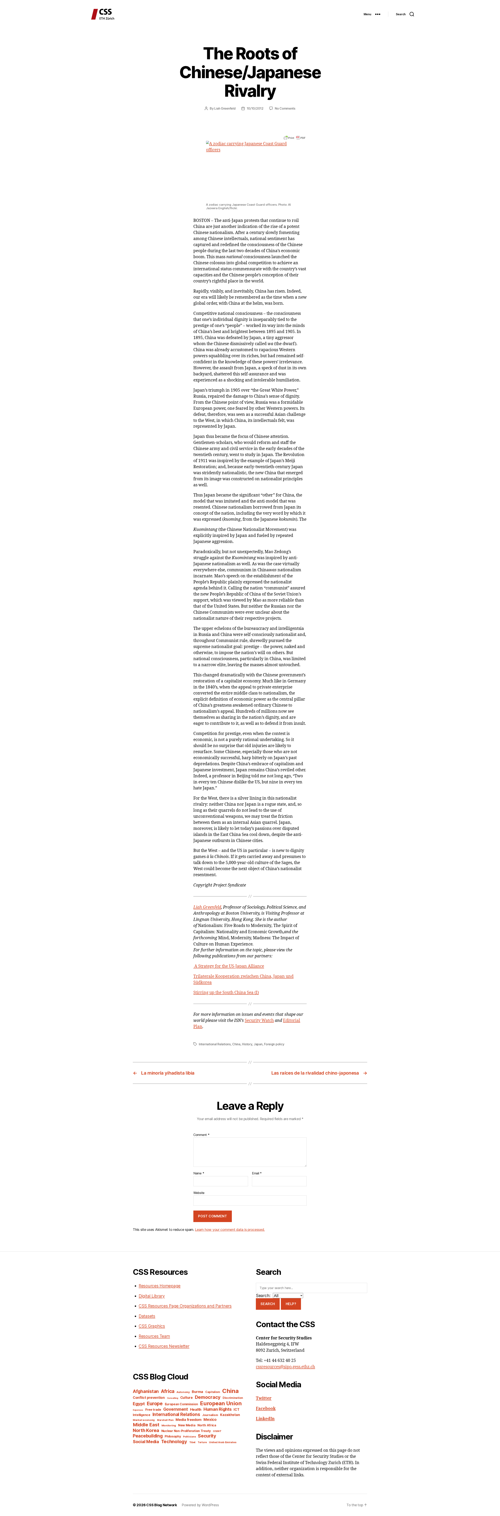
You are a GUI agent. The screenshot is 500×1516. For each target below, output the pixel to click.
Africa (167, 1391)
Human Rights (218, 1409)
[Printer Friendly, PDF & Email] (294, 137)
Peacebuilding (148, 1435)
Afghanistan (146, 1391)
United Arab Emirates (223, 1442)
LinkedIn (265, 1418)
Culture (186, 1397)
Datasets (147, 1316)
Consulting (172, 1398)
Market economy (144, 1419)
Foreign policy (274, 1044)
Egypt (139, 1403)
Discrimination (233, 1397)
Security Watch (259, 1020)
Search (268, 1304)
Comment (201, 1135)
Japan (258, 1044)
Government (175, 1409)
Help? (291, 1304)
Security (207, 1436)
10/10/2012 (255, 108)
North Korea (146, 1430)
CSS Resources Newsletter (164, 1346)
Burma (197, 1391)
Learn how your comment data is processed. (230, 1230)
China (236, 1044)
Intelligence (141, 1415)
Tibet (192, 1442)
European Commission (181, 1404)
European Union (221, 1403)
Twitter (263, 1398)
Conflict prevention (149, 1397)
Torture (202, 1442)
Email (257, 1173)
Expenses (138, 1410)
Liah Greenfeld (224, 108)
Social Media (146, 1441)
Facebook (266, 1408)
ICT (236, 1409)
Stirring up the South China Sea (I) (226, 992)
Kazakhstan (230, 1415)
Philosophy (173, 1436)
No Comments (285, 108)
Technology (174, 1441)
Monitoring (169, 1425)
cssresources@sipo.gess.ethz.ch (285, 1367)
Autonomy (183, 1392)
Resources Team (154, 1336)
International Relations (215, 1044)
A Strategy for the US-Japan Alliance (228, 966)
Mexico (210, 1419)
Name (198, 1173)
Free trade (153, 1410)
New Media (187, 1425)
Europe (154, 1403)
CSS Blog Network (161, 1505)
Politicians (189, 1436)
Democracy (208, 1397)
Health (195, 1409)
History (247, 1044)
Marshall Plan (165, 1420)
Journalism (210, 1415)
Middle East (146, 1425)
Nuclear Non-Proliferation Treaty (186, 1431)
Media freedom (189, 1420)
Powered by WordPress (200, 1505)
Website (198, 1193)
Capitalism (212, 1392)
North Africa (206, 1425)
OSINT (217, 1431)
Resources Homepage (159, 1285)
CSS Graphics (152, 1326)
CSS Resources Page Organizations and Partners (185, 1306)
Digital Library (152, 1296)
